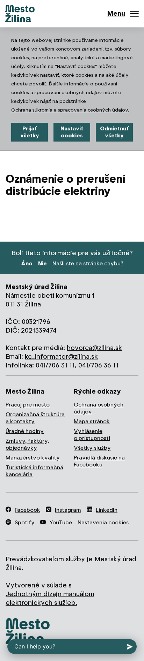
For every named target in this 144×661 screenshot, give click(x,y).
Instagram (68, 510)
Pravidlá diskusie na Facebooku (99, 461)
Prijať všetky (29, 132)
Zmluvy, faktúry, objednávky (27, 444)
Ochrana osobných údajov (98, 408)
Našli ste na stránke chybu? (87, 263)
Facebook (27, 510)
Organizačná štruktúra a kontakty (35, 417)
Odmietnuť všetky (114, 132)
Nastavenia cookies (103, 522)
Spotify (25, 522)
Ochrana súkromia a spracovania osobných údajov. (70, 109)
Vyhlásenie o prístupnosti (92, 434)
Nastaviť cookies (71, 132)
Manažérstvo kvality (33, 458)
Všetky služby (92, 448)
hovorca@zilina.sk (94, 347)
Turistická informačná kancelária (34, 470)
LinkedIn (106, 510)
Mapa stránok (92, 421)
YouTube (60, 522)
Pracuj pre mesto (28, 405)
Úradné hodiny (25, 431)
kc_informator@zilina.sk (61, 356)
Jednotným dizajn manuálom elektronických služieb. (50, 598)
